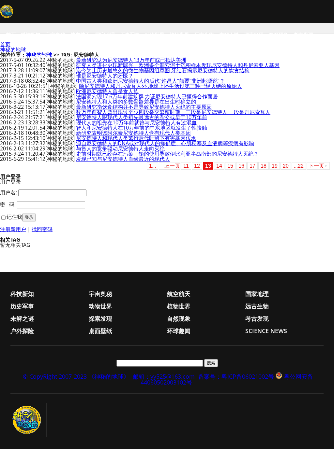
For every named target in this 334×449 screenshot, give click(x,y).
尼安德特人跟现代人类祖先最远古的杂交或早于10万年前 (141, 117)
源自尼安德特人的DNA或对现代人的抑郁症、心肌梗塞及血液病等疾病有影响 (165, 143)
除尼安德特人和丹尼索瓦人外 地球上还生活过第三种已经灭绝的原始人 (160, 86)
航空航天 (80, 34)
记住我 (14, 216)
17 (252, 166)
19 (275, 166)
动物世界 (154, 34)
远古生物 (204, 34)
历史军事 (130, 34)
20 (286, 166)
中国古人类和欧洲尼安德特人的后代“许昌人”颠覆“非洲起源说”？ (150, 80)
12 (197, 166)
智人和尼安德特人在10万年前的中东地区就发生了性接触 (141, 127)
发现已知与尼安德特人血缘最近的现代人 (123, 158)
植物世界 (179, 34)
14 (219, 166)
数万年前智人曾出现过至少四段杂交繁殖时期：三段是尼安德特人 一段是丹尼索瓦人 (173, 112)
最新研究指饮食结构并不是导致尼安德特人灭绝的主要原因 (144, 106)
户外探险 (15, 57)
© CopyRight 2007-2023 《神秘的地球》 (76, 376)
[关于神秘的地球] (28, 420)
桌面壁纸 (40, 57)
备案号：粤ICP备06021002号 (236, 376)
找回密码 (42, 229)
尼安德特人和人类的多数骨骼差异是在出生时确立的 (136, 101)
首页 (11, 34)
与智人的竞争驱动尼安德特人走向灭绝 (120, 148)
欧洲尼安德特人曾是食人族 (107, 91)
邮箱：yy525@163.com (164, 376)
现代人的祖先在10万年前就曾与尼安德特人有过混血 (136, 122)
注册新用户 (13, 229)
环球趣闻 (65, 57)
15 (230, 166)
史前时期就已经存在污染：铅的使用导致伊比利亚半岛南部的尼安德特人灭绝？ (167, 153)
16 (241, 166)
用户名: (8, 192)
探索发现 (254, 34)
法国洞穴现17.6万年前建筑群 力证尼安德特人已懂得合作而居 (147, 96)
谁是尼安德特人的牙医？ (104, 75)
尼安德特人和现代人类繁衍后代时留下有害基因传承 (136, 138)
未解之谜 (229, 34)
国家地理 (105, 34)
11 (186, 166)
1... (152, 166)
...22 (299, 166)
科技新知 (30, 34)
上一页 (172, 166)
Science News (97, 57)
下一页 (316, 166)
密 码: (8, 204)
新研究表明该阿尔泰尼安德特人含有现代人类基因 (133, 132)
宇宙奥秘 (55, 34)
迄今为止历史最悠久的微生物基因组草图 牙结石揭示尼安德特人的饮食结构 (163, 70)
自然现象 (278, 34)
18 (263, 166)
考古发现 (303, 34)
